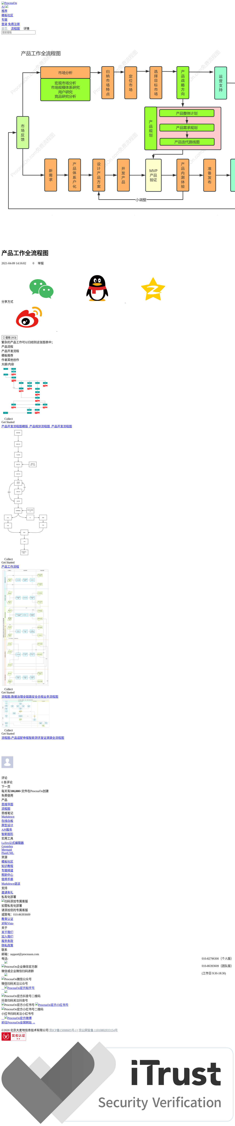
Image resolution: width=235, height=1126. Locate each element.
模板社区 (7, 15)
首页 (4, 28)
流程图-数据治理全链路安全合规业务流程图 (29, 696)
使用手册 (7, 879)
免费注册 (14, 24)
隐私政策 (7, 945)
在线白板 (7, 820)
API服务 (6, 829)
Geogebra (7, 846)
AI (3, 6)
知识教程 (7, 866)
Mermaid (6, 849)
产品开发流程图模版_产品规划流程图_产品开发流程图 (36, 426)
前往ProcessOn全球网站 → (18, 1022)
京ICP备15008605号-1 (63, 1030)
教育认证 (7, 918)
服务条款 (7, 941)
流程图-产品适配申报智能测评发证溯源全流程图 (32, 737)
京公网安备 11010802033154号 (98, 1030)
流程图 (15, 28)
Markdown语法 (10, 883)
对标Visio (7, 923)
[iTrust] (117, 1122)
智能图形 (7, 834)
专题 (4, 19)
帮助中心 (7, 874)
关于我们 (7, 932)
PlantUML (7, 853)
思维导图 (7, 804)
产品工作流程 (10, 566)
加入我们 (7, 936)
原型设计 (7, 825)
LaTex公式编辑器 (12, 842)
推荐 (4, 10)
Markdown (7, 816)
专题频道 (7, 870)
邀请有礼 (7, 892)
